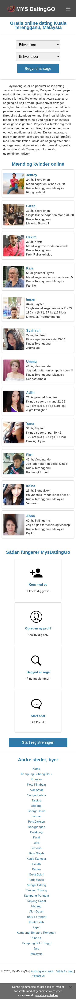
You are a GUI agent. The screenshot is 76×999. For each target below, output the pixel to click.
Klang (36, 768)
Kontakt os (38, 975)
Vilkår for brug (64, 971)
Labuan (36, 816)
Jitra (36, 842)
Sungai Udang (36, 885)
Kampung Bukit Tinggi (36, 943)
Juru (36, 948)
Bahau (36, 869)
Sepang (36, 805)
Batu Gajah (36, 853)
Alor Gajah (36, 911)
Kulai (36, 837)
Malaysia (36, 953)
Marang (36, 906)
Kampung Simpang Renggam (36, 932)
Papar (37, 927)
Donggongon (36, 827)
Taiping (36, 800)
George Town (36, 811)
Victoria (36, 848)
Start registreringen (38, 742)
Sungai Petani (36, 795)
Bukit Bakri (36, 874)
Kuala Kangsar (36, 858)
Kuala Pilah (36, 922)
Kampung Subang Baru (36, 774)
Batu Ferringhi (36, 916)
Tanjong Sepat (36, 901)
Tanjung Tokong (36, 890)
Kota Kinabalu (36, 784)
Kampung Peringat (36, 895)
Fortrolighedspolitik (42, 971)
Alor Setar (36, 790)
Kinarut (36, 938)
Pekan (36, 864)
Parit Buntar (36, 879)
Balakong (36, 832)
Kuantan (36, 779)
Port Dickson (36, 821)
